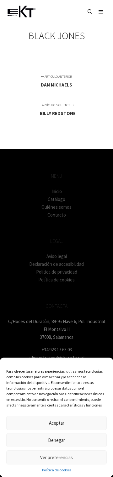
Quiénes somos (56, 207)
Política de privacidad (56, 272)
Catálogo (56, 199)
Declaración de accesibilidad (56, 264)
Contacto (56, 215)
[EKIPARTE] (21, 12)
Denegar (56, 440)
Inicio (56, 191)
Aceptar (56, 423)
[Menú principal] (101, 12)
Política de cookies (56, 470)
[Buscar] (89, 12)
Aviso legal (56, 256)
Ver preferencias (56, 457)
